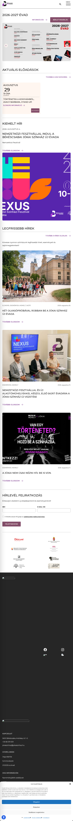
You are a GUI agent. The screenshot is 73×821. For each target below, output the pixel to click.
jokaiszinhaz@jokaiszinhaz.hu (13, 745)
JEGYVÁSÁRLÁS (35, 111)
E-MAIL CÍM (41, 507)
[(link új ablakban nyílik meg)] (45, 650)
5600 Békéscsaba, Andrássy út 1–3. (15, 738)
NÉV (3, 507)
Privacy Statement (37, 817)
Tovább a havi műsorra (56, 77)
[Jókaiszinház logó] (7, 4)
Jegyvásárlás (7, 757)
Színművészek (7, 761)
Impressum (46, 817)
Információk (38, 20)
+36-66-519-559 (7, 742)
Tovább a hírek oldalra (56, 236)
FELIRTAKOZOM (11, 524)
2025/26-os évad (8, 765)
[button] (70, 784)
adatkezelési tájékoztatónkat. (34, 517)
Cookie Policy (27, 817)
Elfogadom (36, 802)
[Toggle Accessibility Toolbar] (3, 817)
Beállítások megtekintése (36, 812)
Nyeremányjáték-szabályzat (13, 778)
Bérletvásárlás (62, 20)
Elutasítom (36, 807)
